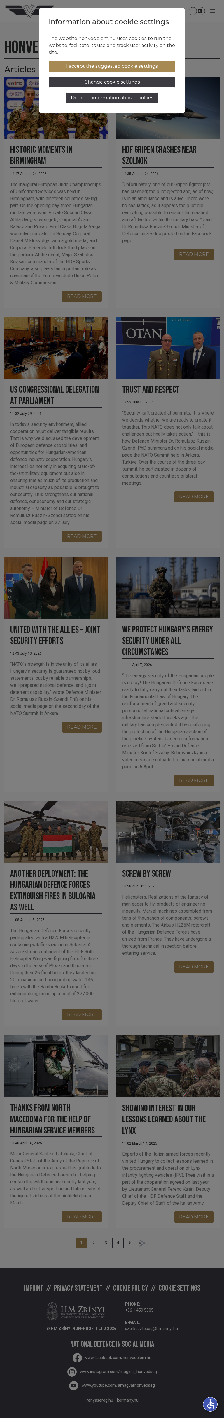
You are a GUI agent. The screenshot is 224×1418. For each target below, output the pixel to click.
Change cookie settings (112, 82)
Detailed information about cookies (112, 97)
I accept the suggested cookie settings (112, 66)
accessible (210, 1404)
